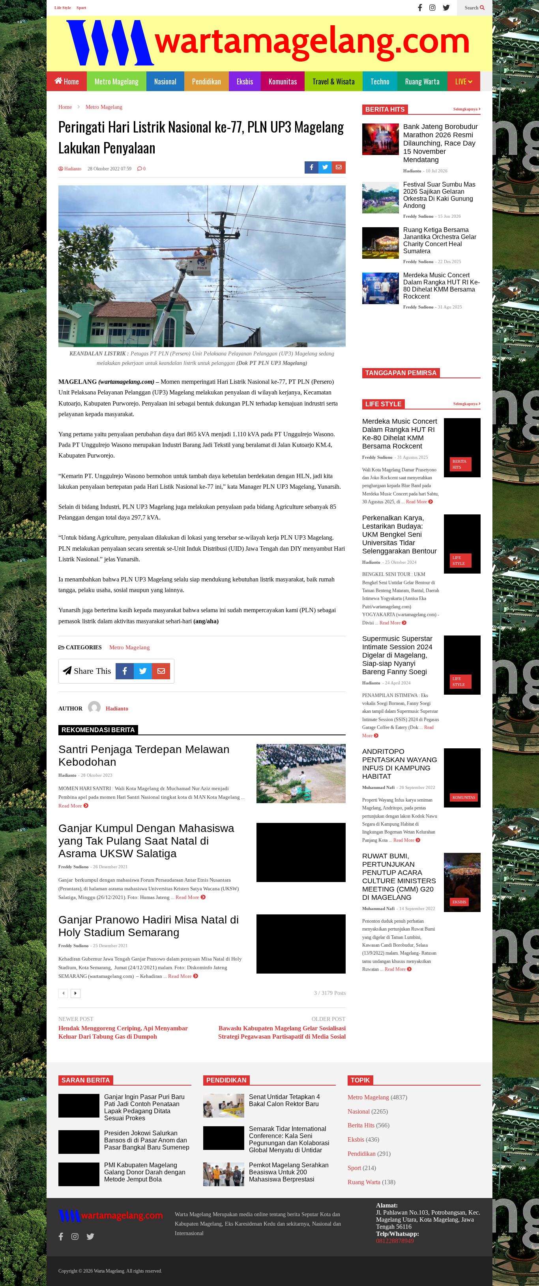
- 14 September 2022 (416, 908)
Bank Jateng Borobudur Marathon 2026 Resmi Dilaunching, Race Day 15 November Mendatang (440, 143)
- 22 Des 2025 (448, 261)
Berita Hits (361, 1125)
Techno (380, 81)
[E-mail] (339, 167)
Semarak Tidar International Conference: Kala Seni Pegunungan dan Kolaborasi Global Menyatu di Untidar (289, 1139)
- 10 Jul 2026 (435, 170)
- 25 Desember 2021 (109, 945)
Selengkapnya (466, 109)
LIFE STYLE (383, 404)
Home (70, 81)
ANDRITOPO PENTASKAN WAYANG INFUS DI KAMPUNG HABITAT (399, 764)
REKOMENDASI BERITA (98, 730)
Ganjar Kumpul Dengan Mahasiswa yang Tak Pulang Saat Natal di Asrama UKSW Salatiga (146, 841)
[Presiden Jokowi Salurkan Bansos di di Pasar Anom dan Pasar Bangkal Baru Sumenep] (78, 1142)
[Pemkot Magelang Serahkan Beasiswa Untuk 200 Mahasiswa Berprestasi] (223, 1174)
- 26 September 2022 (416, 787)
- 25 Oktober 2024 (399, 562)
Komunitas (283, 81)
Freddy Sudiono (73, 866)
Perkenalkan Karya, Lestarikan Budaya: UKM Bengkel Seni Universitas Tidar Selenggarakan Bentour (399, 534)
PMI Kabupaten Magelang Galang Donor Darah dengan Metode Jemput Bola (144, 1172)
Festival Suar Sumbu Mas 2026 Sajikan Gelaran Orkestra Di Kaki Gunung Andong (439, 195)
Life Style (62, 8)
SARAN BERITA (86, 1080)
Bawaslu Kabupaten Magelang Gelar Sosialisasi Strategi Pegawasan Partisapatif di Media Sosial (282, 1032)
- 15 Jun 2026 (448, 216)
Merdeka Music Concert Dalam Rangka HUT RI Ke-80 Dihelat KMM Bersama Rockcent (441, 286)
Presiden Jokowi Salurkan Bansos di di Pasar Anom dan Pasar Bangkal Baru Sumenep (146, 1140)
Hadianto (72, 169)
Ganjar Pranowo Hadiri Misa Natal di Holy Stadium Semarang (148, 926)
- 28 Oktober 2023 (95, 775)
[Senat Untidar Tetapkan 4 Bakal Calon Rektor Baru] (223, 1106)
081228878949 (395, 1240)
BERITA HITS (385, 109)
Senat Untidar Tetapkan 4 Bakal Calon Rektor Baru (284, 1100)
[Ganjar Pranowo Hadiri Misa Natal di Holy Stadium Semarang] (301, 944)
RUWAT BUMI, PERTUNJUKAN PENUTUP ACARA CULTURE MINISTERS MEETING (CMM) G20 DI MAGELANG (399, 876)
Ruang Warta (422, 81)
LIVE (461, 81)
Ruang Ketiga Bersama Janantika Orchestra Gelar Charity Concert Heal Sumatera (439, 240)
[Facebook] (420, 8)
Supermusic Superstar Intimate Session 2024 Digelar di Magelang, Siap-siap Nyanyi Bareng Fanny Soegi (397, 655)
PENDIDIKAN (226, 1080)
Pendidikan (206, 81)
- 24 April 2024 (396, 682)
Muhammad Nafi (378, 787)
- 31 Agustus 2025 (411, 457)
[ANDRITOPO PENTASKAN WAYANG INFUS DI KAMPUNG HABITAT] (462, 777)
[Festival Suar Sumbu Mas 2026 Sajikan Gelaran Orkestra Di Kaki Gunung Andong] (380, 197)
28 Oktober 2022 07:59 (109, 169)
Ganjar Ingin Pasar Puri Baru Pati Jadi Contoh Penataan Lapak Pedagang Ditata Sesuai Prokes (144, 1107)
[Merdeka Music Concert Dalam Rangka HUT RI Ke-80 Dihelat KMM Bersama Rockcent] (380, 288)
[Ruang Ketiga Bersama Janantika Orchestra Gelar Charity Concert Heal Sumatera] (380, 243)
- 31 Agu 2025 (448, 307)
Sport (81, 8)
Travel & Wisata (334, 81)
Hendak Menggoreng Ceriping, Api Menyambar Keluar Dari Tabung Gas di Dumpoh (123, 1032)
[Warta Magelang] (268, 53)
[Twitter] (446, 8)
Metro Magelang (116, 81)
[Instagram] (432, 8)
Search (472, 8)
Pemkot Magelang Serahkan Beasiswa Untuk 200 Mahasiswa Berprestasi (289, 1172)
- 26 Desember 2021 (109, 866)
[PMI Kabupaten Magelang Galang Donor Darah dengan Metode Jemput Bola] (78, 1174)
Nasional (165, 81)
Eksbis (245, 81)
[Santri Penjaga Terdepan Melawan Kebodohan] (301, 773)
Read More (70, 806)
